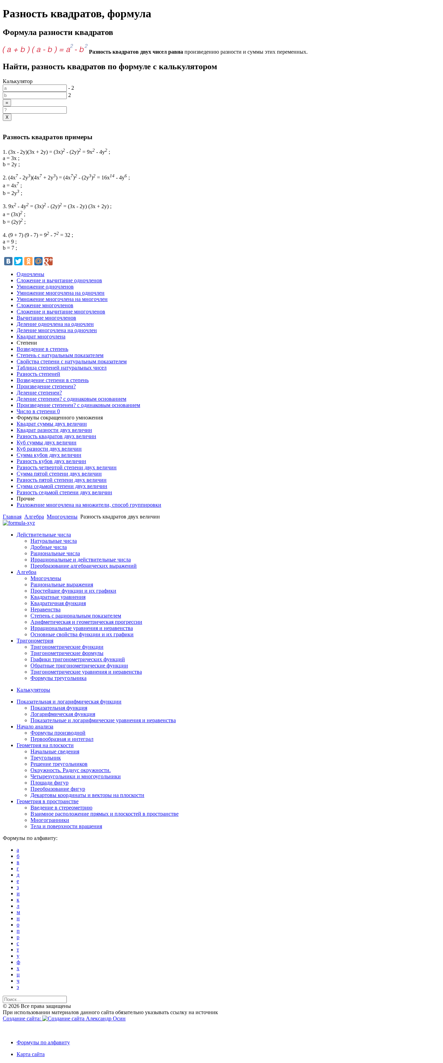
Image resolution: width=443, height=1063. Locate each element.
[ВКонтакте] (8, 261)
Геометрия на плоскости (45, 745)
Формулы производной (57, 733)
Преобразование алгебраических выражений (83, 566)
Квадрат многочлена (41, 336)
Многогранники (49, 820)
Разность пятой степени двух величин (62, 480)
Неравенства (45, 609)
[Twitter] (18, 261)
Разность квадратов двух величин (56, 436)
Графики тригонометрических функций (77, 659)
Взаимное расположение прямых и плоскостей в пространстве (104, 814)
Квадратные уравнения (57, 597)
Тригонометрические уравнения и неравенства (86, 672)
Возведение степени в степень (53, 380)
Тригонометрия (35, 641)
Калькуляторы (33, 690)
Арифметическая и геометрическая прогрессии (86, 622)
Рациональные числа (55, 553)
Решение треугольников (59, 764)
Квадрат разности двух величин (54, 430)
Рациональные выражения (61, 584)
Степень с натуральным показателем (60, 355)
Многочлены (62, 517)
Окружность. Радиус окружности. (70, 770)
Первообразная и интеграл (61, 739)
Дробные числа (48, 547)
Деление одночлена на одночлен (55, 324)
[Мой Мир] (38, 261)
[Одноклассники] (28, 261)
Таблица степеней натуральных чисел (62, 368)
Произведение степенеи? (46, 386)
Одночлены (30, 274)
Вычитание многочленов (46, 318)
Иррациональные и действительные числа (80, 559)
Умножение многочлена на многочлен (62, 299)
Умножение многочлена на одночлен (61, 293)
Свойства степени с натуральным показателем (72, 361)
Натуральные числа (53, 541)
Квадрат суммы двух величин (52, 424)
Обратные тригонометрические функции (79, 665)
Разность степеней (38, 374)
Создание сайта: (22, 1018)
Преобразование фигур (57, 789)
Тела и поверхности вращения (66, 826)
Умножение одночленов (45, 287)
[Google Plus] (48, 261)
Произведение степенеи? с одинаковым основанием (78, 405)
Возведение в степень (42, 349)
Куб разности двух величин (49, 449)
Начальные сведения (54, 751)
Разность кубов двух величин (51, 461)
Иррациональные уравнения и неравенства (81, 628)
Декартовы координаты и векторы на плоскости (87, 795)
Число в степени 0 (38, 411)
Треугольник (45, 758)
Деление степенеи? (39, 393)
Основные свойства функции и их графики (82, 634)
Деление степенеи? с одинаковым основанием (71, 399)
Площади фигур (49, 783)
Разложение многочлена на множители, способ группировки (89, 505)
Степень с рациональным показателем (75, 616)
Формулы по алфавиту (43, 1042)
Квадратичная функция (58, 603)
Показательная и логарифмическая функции (69, 702)
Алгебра (34, 517)
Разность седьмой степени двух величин (64, 492)
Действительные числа (44, 535)
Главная (12, 517)
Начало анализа (35, 726)
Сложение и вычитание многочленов (61, 312)
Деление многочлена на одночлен (57, 330)
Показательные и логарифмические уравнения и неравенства (103, 720)
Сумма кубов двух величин (49, 455)
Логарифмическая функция (62, 714)
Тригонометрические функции (66, 647)
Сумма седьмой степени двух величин (62, 486)
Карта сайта (31, 1054)
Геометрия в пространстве (48, 801)
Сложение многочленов (45, 305)
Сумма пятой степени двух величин (59, 474)
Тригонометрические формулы (66, 653)
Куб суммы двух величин (46, 442)
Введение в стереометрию (61, 807)
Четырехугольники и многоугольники (75, 776)
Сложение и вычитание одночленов (59, 280)
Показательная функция (58, 708)
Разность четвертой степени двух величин (67, 467)
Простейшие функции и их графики (73, 591)
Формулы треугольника (58, 678)
